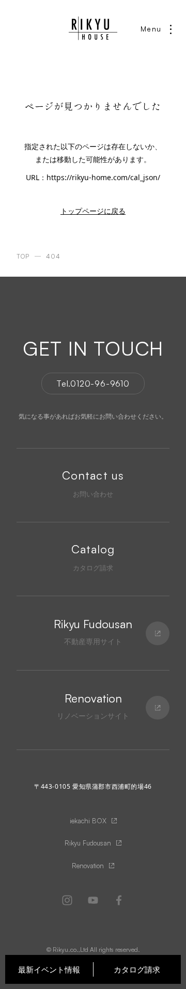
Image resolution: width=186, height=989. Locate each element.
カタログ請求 (137, 969)
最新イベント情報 (49, 969)
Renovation (88, 866)
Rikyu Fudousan (88, 843)
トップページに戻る (93, 211)
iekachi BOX (88, 821)
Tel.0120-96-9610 (93, 383)
